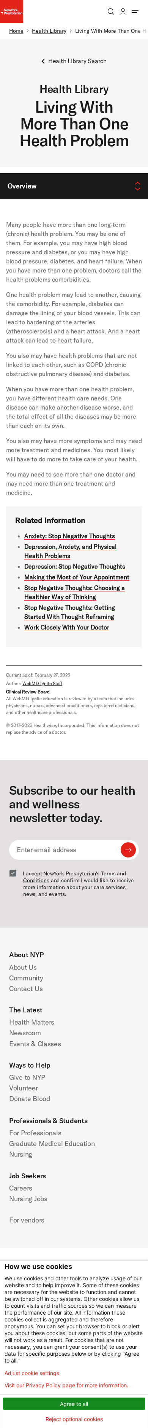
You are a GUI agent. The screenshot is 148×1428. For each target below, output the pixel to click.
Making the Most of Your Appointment (76, 577)
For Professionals (35, 1132)
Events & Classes (35, 1043)
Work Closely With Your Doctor (66, 627)
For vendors (26, 1220)
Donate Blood (29, 1098)
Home (16, 30)
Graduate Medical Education (52, 1143)
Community (26, 978)
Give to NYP (27, 1077)
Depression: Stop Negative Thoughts (74, 566)
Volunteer (23, 1088)
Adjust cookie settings (32, 1373)
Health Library (49, 30)
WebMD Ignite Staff (42, 683)
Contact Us (26, 988)
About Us (23, 967)
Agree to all (74, 1404)
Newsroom (25, 1032)
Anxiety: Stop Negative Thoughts (69, 536)
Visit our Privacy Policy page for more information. (66, 1385)
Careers (20, 1188)
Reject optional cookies (74, 1419)
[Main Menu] (135, 11)
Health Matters (31, 1022)
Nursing (20, 1154)
